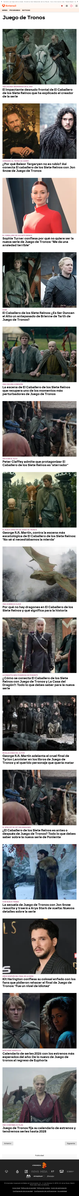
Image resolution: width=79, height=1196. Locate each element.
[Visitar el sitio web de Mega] (44, 1171)
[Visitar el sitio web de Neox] (26, 1171)
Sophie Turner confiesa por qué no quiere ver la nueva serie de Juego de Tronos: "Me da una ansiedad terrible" (38, 242)
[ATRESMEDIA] (39, 1165)
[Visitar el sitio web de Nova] (35, 1171)
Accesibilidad (62, 1191)
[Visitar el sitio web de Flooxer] (50, 1176)
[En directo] (61, 5)
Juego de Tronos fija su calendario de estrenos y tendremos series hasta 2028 (39, 1129)
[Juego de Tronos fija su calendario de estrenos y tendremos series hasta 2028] (39, 1095)
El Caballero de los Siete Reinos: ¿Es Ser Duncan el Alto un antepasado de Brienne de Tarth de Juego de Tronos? (38, 316)
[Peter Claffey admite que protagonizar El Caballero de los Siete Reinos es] (39, 429)
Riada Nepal (69, 1)
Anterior (7, 1143)
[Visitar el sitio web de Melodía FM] (28, 1176)
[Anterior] (1, 1)
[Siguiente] (77, 1)
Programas (14, 10)
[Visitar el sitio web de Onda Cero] (61, 1171)
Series (4, 10)
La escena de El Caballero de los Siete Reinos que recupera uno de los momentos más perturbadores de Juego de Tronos (36, 391)
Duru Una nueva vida (57, 1)
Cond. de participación (59, 1188)
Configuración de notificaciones (45, 1191)
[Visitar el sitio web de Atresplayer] (39, 1176)
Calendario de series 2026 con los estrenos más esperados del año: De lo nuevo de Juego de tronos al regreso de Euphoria (38, 1057)
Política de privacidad (28, 1188)
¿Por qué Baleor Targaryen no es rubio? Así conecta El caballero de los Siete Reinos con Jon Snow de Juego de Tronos (38, 167)
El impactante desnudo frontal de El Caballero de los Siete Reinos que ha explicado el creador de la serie (37, 93)
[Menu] (76, 5)
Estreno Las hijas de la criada (13, 1)
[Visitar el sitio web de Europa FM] (70, 1171)
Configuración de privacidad (23, 1191)
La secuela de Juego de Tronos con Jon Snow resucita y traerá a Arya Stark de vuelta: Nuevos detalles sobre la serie (38, 908)
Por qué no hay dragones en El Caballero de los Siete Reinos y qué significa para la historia (37, 608)
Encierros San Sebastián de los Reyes (36, 1)
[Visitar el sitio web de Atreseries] (52, 1171)
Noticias (26, 10)
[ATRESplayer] (71, 5)
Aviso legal (16, 1188)
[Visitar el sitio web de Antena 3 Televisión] (8, 1171)
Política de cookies (43, 1188)
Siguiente (71, 1143)
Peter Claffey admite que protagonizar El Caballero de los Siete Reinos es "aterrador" (35, 463)
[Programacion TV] (66, 5)
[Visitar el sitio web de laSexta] (17, 1171)
